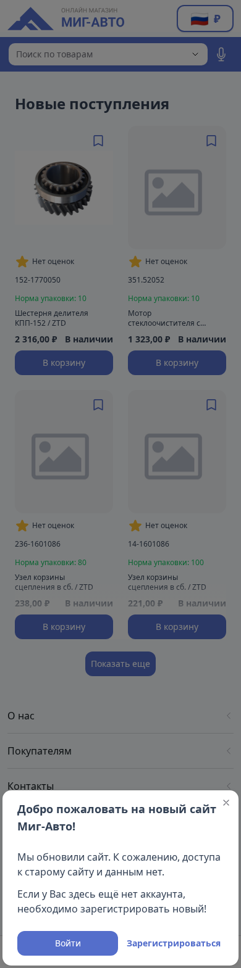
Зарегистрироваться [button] (174, 943)
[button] (226, 803)
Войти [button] (68, 943)
